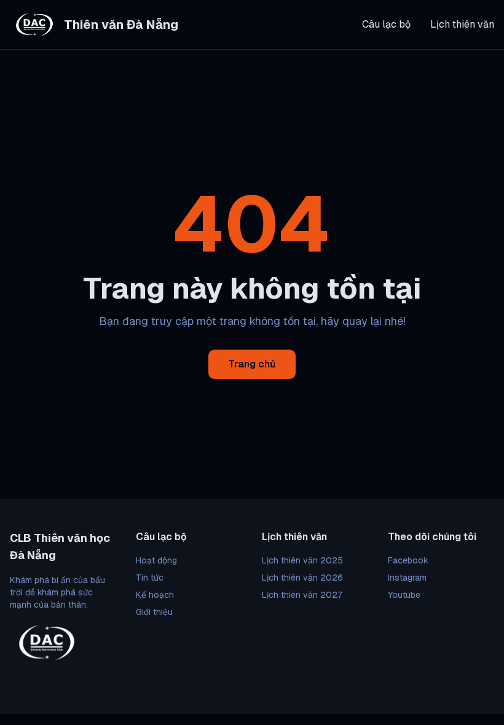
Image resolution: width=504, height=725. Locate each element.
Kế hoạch (155, 594)
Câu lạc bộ (386, 24)
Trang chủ (252, 364)
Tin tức (149, 577)
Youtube (404, 594)
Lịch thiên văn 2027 (302, 594)
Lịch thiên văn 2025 (302, 560)
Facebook (408, 560)
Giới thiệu (154, 611)
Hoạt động (156, 560)
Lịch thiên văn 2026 (302, 577)
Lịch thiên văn (462, 24)
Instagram (407, 577)
